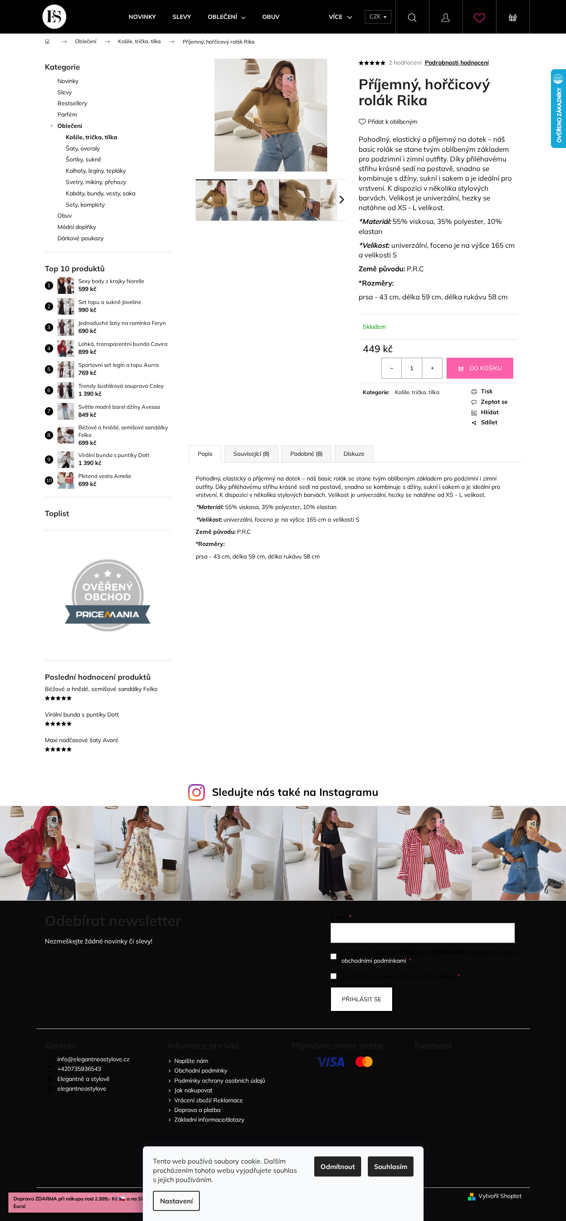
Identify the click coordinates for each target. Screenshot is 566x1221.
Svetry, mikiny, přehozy (96, 182)
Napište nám (191, 1061)
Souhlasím (390, 1166)
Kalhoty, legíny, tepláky (96, 170)
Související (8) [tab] (251, 453)
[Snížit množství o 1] (392, 368)
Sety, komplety (85, 204)
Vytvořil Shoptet (500, 1196)
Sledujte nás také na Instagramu (295, 791)
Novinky (67, 81)
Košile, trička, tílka (91, 137)
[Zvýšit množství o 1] (432, 368)
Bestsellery (72, 103)
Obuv (64, 215)
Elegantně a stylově (83, 1079)
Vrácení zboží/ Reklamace (208, 1100)
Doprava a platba (197, 1110)
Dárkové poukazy (80, 238)
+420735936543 (79, 1069)
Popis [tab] (205, 453)
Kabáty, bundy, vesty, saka (100, 193)
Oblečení (69, 126)
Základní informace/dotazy (209, 1119)
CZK (376, 16)
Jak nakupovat (193, 1090)
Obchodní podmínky (200, 1070)
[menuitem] (142, 17)
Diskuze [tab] (354, 453)
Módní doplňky (76, 227)
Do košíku (486, 368)
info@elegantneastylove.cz (93, 1059)
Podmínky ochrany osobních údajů (219, 1080)
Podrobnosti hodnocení (457, 62)
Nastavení (176, 1201)
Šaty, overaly (83, 148)
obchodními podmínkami (373, 960)
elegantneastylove (81, 1088)
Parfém (67, 114)
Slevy (64, 92)
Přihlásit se (361, 999)
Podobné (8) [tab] (306, 453)
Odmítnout (337, 1166)
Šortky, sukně (83, 159)
